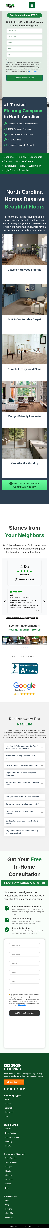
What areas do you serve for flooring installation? (19, 812)
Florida (8, 1171)
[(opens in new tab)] (24, 668)
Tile (6, 1116)
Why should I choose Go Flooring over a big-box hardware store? (22, 832)
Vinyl (7, 1099)
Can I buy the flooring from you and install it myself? (22, 822)
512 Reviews (24, 574)
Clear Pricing (10, 1133)
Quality (8, 1146)
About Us (9, 1213)
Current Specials (12, 1137)
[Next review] (44, 602)
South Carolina (11, 1162)
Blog (7, 1205)
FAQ (7, 1200)
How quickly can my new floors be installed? (22, 797)
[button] (9, 640)
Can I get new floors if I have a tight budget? (22, 765)
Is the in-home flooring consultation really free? (21, 757)
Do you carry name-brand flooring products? (22, 804)
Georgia (8, 1167)
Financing (9, 1217)
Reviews (8, 1209)
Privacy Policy (33, 71)
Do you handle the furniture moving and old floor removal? (21, 774)
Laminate (9, 1108)
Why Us (8, 1129)
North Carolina (11, 1158)
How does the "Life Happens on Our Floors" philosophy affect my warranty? (22, 747)
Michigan (9, 1179)
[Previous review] (4, 602)
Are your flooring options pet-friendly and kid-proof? (22, 783)
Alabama (8, 1175)
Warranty (8, 1142)
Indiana (8, 1184)
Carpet (8, 1104)
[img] (24, 570)
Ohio (7, 1188)
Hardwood (9, 1112)
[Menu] (32, 5)
